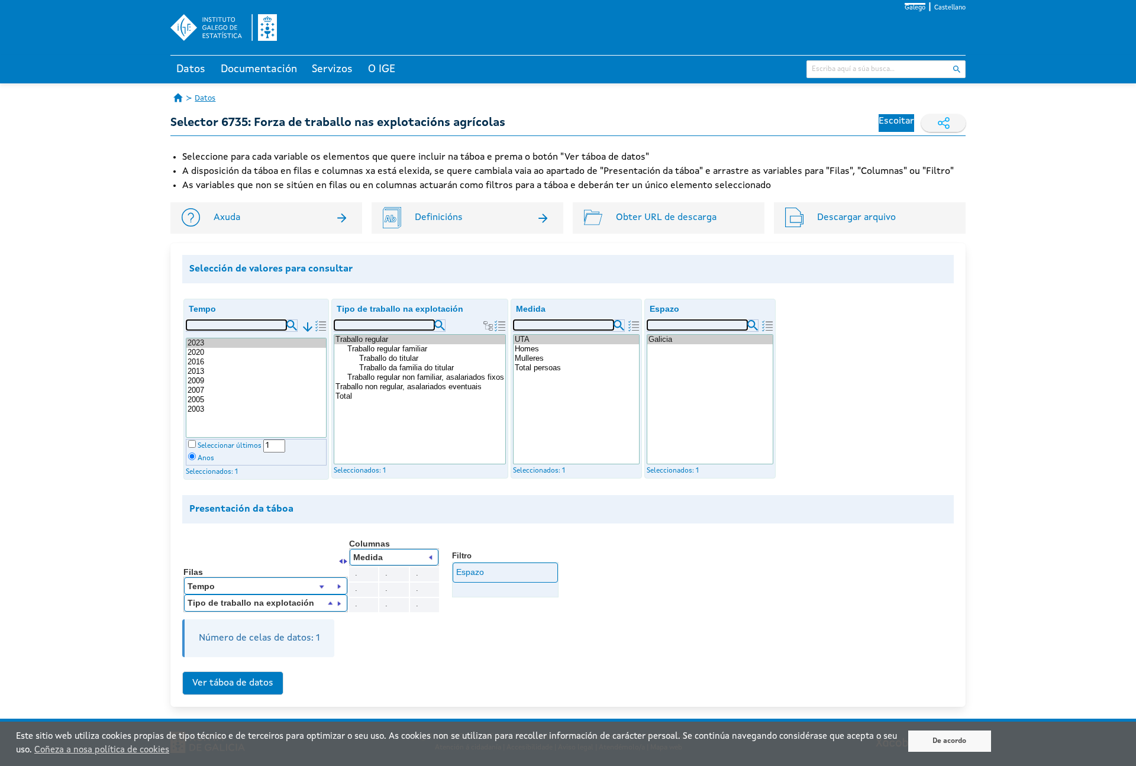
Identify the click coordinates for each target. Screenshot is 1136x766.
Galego (915, 8)
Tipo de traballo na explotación (400, 308)
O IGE (381, 69)
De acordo (949, 741)
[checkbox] (192, 444)
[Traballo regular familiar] (425, 349)
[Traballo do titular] (431, 358)
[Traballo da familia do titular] (431, 368)
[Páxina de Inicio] (178, 97)
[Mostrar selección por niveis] (488, 326)
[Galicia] (710, 339)
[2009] (256, 381)
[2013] (256, 371)
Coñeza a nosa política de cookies (101, 750)
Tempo (202, 308)
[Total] (419, 396)
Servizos (332, 69)
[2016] (256, 362)
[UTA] (576, 339)
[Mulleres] (576, 358)
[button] (291, 325)
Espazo (664, 308)
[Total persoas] (576, 368)
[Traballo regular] (419, 339)
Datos (190, 69)
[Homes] (576, 349)
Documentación (259, 69)
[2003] (256, 409)
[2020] (256, 352)
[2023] (256, 343)
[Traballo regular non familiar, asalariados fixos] (425, 377)
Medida (531, 308)
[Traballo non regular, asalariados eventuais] (419, 387)
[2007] (256, 390)
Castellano (950, 8)
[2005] (256, 400)
